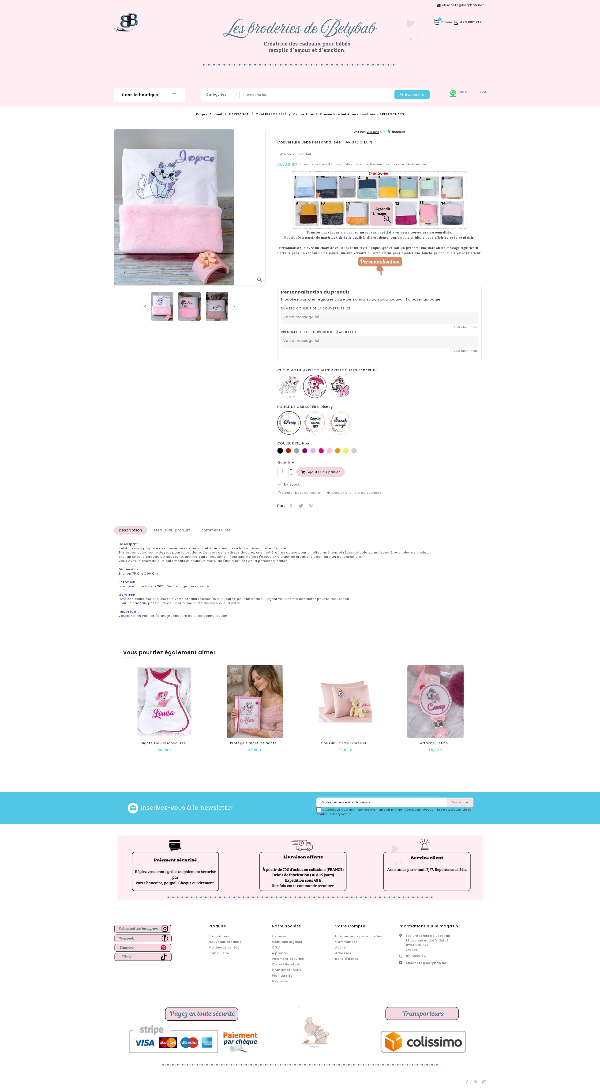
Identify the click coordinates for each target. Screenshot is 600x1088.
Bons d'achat (346, 958)
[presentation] (145, 306)
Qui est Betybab (286, 964)
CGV (276, 947)
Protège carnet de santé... (255, 743)
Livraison (279, 936)
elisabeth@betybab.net (427, 963)
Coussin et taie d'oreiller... (345, 743)
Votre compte (350, 926)
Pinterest (310, 505)
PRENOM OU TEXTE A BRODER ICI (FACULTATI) (318, 332)
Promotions (219, 936)
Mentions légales (287, 942)
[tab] (130, 530)
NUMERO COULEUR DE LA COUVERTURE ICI (315, 308)
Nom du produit (295, 154)
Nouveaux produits (225, 942)
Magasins (280, 981)
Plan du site (219, 953)
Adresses (343, 953)
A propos (280, 953)
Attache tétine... (435, 743)
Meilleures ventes (224, 947)
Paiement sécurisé (288, 958)
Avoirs (340, 947)
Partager (290, 505)
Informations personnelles (358, 936)
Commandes (346, 942)
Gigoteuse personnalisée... (164, 743)
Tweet (300, 505)
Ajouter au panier (320, 472)
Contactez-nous (286, 970)
